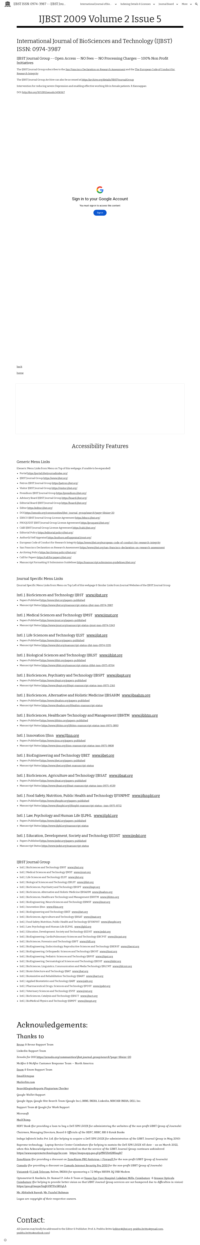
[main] (100, 20)
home (20, 373)
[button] (196, 4)
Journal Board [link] (166, 4)
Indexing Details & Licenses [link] (135, 4)
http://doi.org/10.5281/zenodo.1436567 (43, 92)
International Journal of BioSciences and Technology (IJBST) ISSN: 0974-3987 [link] (97, 4)
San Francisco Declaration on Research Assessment (95, 69)
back (19, 366)
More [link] (185, 4)
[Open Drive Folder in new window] (179, 387)
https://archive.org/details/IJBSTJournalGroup (108, 79)
